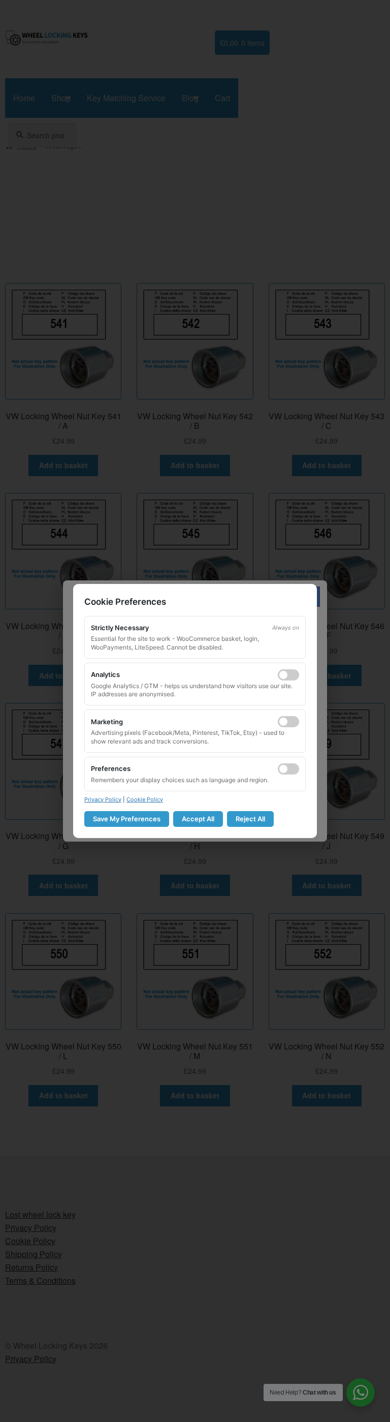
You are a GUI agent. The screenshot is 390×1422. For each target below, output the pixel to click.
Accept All (198, 819)
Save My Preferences (126, 819)
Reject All (250, 819)
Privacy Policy (102, 799)
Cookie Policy (144, 799)
